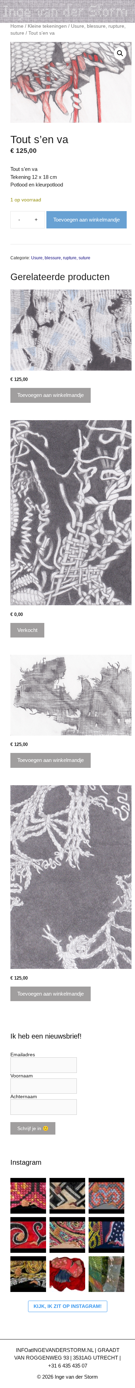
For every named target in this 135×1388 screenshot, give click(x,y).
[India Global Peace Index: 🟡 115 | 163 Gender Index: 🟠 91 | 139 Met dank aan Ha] (67, 1235)
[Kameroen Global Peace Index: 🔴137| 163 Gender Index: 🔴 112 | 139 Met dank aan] (106, 1235)
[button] (120, 53)
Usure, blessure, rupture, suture (60, 257)
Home (17, 26)
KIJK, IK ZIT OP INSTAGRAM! (68, 1306)
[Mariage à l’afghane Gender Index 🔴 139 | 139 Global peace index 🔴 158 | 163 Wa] (67, 1274)
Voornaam (21, 1075)
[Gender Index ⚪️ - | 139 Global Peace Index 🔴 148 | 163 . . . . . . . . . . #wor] (28, 1196)
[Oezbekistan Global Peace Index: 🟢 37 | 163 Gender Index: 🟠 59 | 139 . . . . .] (28, 1235)
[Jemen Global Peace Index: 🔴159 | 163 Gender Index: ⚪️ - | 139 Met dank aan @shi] (28, 1274)
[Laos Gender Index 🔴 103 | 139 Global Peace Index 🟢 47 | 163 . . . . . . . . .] (106, 1196)
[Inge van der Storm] (67, 11)
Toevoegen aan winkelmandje (86, 220)
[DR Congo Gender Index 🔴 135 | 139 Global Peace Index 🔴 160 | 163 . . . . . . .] (67, 1196)
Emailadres (22, 1054)
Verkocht (27, 630)
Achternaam (23, 1096)
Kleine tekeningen (47, 26)
